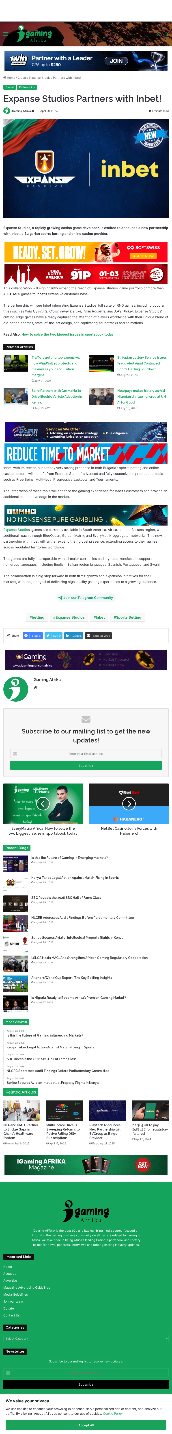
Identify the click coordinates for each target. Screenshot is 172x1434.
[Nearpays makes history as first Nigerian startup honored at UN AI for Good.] (101, 394)
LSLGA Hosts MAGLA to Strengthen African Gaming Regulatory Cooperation (89, 956)
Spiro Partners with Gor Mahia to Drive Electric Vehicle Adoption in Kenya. (57, 395)
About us (9, 1272)
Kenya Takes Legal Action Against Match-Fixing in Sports (75, 876)
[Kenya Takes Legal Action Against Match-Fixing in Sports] (15, 882)
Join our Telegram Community (88, 596)
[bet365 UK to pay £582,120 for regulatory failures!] (150, 1109)
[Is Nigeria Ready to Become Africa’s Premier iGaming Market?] (15, 1002)
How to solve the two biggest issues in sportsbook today (68, 333)
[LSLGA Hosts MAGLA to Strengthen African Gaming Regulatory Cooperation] (15, 962)
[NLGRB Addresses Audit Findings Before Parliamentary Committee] (15, 922)
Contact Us (11, 1314)
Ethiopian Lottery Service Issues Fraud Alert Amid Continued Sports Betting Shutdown (142, 362)
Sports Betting (128, 616)
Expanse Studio (15, 528)
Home (10, 76)
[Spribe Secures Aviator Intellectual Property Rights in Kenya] (15, 942)
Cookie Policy (113, 1413)
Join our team (13, 1300)
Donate (8, 1307)
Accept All (86, 1425)
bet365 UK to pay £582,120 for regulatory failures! (150, 1128)
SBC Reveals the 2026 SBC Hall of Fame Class (66, 896)
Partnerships (27, 85)
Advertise (10, 1279)
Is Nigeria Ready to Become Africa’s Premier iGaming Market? (78, 996)
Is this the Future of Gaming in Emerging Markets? (69, 856)
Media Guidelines (15, 1293)
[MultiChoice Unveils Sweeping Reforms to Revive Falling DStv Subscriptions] (64, 1109)
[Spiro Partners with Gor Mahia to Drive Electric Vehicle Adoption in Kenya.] (16, 394)
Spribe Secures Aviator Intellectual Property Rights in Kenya (77, 936)
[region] (86, 1414)
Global (22, 76)
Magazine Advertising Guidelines (26, 1286)
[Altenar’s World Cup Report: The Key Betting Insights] (15, 982)
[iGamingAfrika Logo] (34, 33)
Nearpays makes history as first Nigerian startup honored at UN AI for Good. (141, 395)
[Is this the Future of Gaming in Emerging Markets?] (15, 862)
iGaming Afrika (21, 109)
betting (38, 616)
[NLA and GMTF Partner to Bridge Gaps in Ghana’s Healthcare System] (21, 1109)
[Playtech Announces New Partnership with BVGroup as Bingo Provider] (107, 1109)
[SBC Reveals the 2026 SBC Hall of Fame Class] (15, 902)
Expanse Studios (70, 616)
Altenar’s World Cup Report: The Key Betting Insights (72, 976)
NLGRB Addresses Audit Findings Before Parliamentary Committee (82, 916)
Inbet (100, 616)
